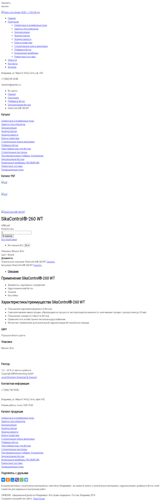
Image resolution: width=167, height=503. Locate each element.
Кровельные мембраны (26, 53)
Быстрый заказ (9, 239)
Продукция (13, 21)
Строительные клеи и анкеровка (31, 46)
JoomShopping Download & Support (19, 377)
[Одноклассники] (8, 480)
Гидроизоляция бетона (12, 159)
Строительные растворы (14, 152)
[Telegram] (26, 480)
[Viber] (17, 480)
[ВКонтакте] (3, 480)
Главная (12, 18)
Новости (12, 60)
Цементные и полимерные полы (30, 25)
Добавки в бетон (22, 49)
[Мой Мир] (12, 480)
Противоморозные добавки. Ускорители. (22, 155)
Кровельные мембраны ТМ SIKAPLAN (20, 162)
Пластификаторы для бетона (16, 148)
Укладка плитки (22, 35)
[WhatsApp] (21, 480)
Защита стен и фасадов (26, 28)
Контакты (13, 63)
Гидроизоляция (22, 32)
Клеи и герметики (23, 42)
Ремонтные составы (25, 56)
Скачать (51, 261)
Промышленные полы (12, 169)
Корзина (12, 67)
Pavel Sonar (39, 498)
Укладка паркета (22, 39)
